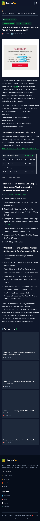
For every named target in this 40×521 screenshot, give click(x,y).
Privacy (14, 518)
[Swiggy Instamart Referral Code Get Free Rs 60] (20, 428)
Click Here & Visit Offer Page (15, 195)
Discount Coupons (23, 23)
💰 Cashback (6, 479)
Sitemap (26, 518)
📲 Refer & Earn (7, 475)
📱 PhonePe (5, 506)
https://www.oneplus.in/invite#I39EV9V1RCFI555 (20, 148)
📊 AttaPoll (5, 499)
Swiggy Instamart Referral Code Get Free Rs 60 (20, 440)
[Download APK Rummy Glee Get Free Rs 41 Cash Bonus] (20, 399)
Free (16, 86)
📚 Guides (5, 486)
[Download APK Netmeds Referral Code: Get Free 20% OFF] (20, 370)
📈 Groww (5, 503)
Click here (7, 225)
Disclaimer (20, 518)
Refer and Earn (12, 11)
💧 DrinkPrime (6, 496)
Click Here (29, 156)
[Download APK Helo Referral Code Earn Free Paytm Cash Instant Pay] (20, 341)
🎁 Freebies (5, 483)
